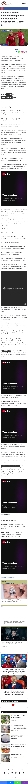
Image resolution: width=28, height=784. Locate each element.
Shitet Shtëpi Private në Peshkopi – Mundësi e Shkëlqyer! (17, 736)
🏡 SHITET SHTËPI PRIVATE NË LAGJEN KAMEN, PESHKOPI (18, 717)
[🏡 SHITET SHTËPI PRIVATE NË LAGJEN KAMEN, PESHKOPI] (5, 719)
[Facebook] (16, 52)
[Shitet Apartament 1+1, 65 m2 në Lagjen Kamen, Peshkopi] (5, 748)
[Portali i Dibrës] (7, 3)
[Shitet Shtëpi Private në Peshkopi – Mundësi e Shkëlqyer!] (5, 738)
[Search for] (20, 4)
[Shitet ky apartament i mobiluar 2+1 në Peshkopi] (5, 758)
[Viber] (25, 52)
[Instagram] (22, 52)
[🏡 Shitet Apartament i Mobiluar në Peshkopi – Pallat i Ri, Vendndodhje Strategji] (5, 729)
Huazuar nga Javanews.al (8, 577)
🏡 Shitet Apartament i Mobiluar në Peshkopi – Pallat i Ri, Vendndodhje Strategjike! (19, 727)
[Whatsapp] (19, 52)
